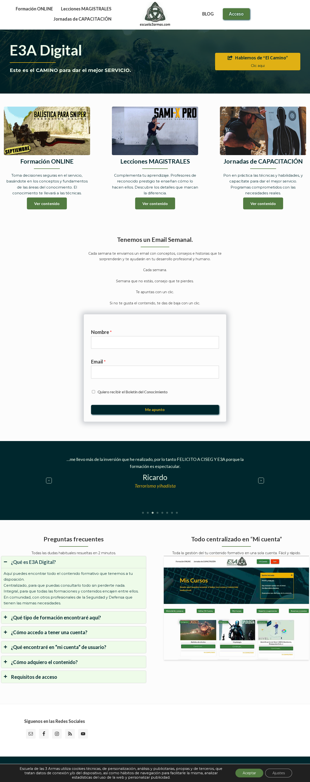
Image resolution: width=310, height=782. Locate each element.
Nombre (101, 332)
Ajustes (278, 773)
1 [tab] (142, 512)
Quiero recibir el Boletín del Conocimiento (133, 391)
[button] (49, 480)
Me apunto (155, 409)
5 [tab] (162, 512)
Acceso (236, 13)
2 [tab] (147, 512)
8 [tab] (176, 512)
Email (98, 361)
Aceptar (249, 773)
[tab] (73, 582)
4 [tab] (157, 512)
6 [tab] (167, 512)
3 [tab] (152, 512)
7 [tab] (172, 512)
